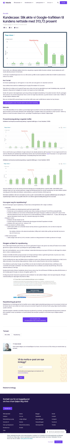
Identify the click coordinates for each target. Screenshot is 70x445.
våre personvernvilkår (26, 438)
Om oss (21, 416)
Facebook (54, 422)
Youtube (54, 425)
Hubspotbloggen (40, 422)
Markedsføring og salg (8, 419)
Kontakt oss (7, 408)
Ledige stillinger (23, 419)
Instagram (54, 419)
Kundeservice (6, 427)
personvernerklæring (23, 372)
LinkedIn (54, 416)
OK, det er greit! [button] (58, 441)
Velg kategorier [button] (51, 441)
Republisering (17, 334)
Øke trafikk (5, 13)
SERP (48, 153)
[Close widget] (66, 429)
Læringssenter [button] (39, 2)
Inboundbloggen (39, 419)
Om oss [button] (49, 2)
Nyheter (21, 422)
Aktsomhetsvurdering (24, 425)
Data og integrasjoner (8, 425)
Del (6, 27)
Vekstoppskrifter (39, 425)
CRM (4, 430)
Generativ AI (6, 422)
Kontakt (63, 2)
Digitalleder (38, 416)
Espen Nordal (7, 24)
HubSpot (5, 416)
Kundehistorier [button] (28, 2)
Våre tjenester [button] (17, 2)
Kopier (17, 27)
